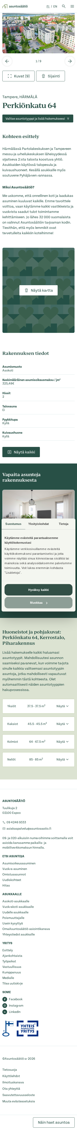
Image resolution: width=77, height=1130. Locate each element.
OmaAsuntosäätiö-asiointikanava (26, 929)
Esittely (7, 950)
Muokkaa (36, 602)
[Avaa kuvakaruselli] (38, 33)
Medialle (8, 978)
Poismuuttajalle (13, 918)
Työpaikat (9, 961)
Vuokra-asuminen (14, 869)
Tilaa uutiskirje (12, 983)
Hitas (6, 885)
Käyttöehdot (11, 1076)
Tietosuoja (9, 1070)
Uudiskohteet (11, 880)
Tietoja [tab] (63, 524)
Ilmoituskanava (13, 1082)
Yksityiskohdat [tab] (38, 524)
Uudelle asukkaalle (15, 912)
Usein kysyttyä (12, 923)
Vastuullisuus (11, 967)
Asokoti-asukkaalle (15, 901)
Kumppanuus (11, 972)
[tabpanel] (38, 33)
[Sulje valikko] (72, 6)
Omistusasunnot (14, 874)
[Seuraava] (70, 61)
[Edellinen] (7, 61)
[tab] (18, 76)
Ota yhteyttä (11, 1089)
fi (48, 6)
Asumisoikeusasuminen (19, 863)
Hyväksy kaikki (38, 589)
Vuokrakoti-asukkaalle (18, 907)
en (55, 6)
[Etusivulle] (15, 6)
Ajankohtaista (12, 956)
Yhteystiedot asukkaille (18, 934)
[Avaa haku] (64, 6)
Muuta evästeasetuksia (18, 1101)
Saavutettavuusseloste (18, 1095)
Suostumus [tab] (13, 524)
